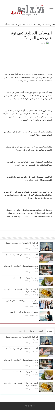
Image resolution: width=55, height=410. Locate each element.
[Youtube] (28, 406)
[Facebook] (34, 406)
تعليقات (31, 331)
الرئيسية (49, 24)
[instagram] (26, 406)
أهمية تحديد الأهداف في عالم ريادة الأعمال (22, 255)
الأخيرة (49, 331)
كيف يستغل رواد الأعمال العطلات (25, 278)
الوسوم (22, 331)
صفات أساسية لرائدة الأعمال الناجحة (24, 312)
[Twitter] (31, 406)
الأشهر (40, 331)
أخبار (42, 24)
